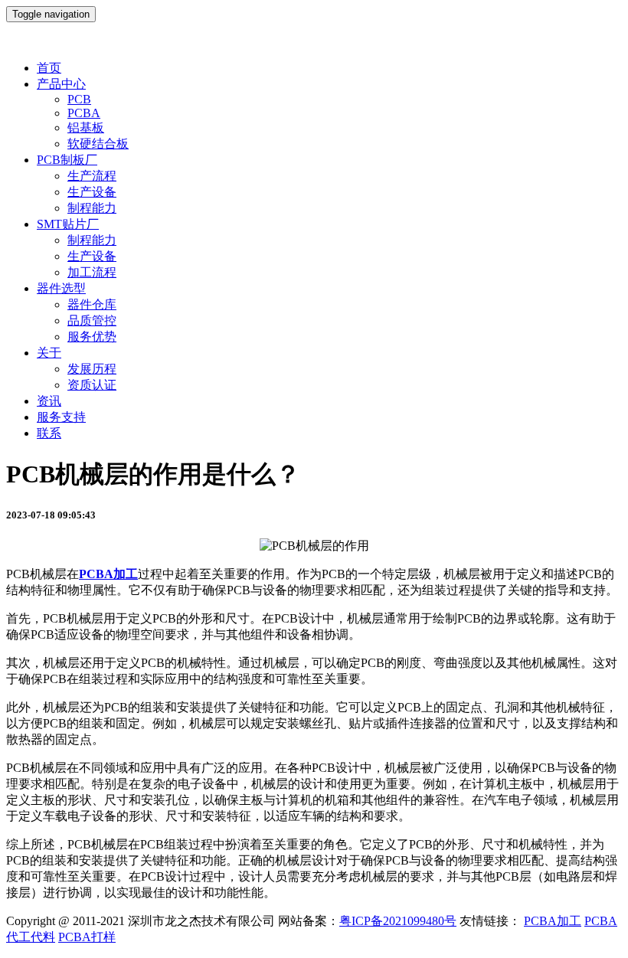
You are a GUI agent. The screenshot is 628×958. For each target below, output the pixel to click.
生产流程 (91, 175)
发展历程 (91, 368)
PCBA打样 (87, 936)
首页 (49, 67)
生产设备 (91, 191)
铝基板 (85, 127)
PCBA (83, 112)
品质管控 (91, 320)
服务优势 (91, 336)
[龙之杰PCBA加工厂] (314, 41)
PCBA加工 (552, 920)
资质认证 (91, 384)
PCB (79, 99)
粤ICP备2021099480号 (397, 920)
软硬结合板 (98, 143)
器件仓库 (91, 304)
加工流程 (91, 272)
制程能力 (91, 207)
